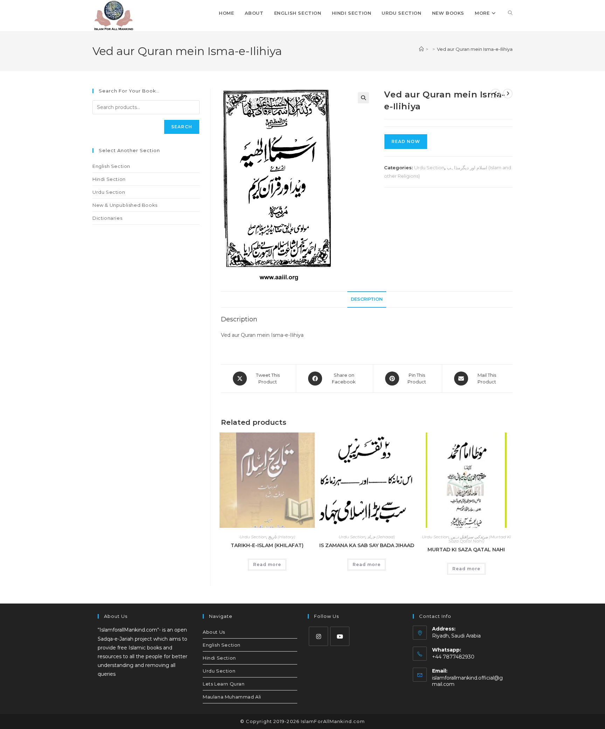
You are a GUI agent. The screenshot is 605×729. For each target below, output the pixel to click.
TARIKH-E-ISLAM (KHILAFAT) (267, 545)
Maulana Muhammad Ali (232, 697)
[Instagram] (318, 636)
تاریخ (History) (281, 536)
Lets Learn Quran (224, 684)
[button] (363, 97)
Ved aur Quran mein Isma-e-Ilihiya (475, 49)
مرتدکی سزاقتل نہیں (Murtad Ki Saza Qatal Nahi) (479, 539)
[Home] (421, 49)
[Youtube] (339, 636)
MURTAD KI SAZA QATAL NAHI (466, 549)
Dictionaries (107, 218)
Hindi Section (109, 179)
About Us (214, 632)
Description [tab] (367, 299)
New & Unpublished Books (125, 205)
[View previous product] (495, 93)
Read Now (405, 141)
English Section (111, 166)
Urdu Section (429, 167)
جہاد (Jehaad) (381, 536)
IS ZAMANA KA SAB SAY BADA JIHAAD (366, 545)
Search (181, 126)
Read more (267, 564)
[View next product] (508, 93)
